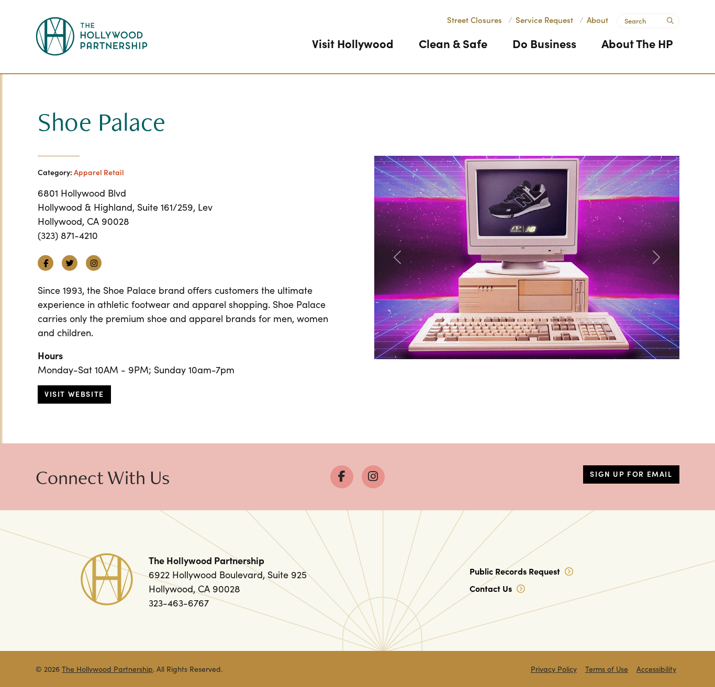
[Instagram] (373, 476)
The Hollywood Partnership (107, 669)
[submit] (669, 19)
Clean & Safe (453, 43)
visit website (74, 393)
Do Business (544, 43)
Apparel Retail (99, 172)
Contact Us (492, 588)
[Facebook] (341, 476)
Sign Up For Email (631, 473)
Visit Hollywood (353, 43)
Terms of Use (606, 669)
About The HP (637, 43)
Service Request (544, 19)
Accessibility (656, 669)
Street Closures (474, 19)
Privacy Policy (554, 669)
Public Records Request (516, 571)
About (597, 19)
